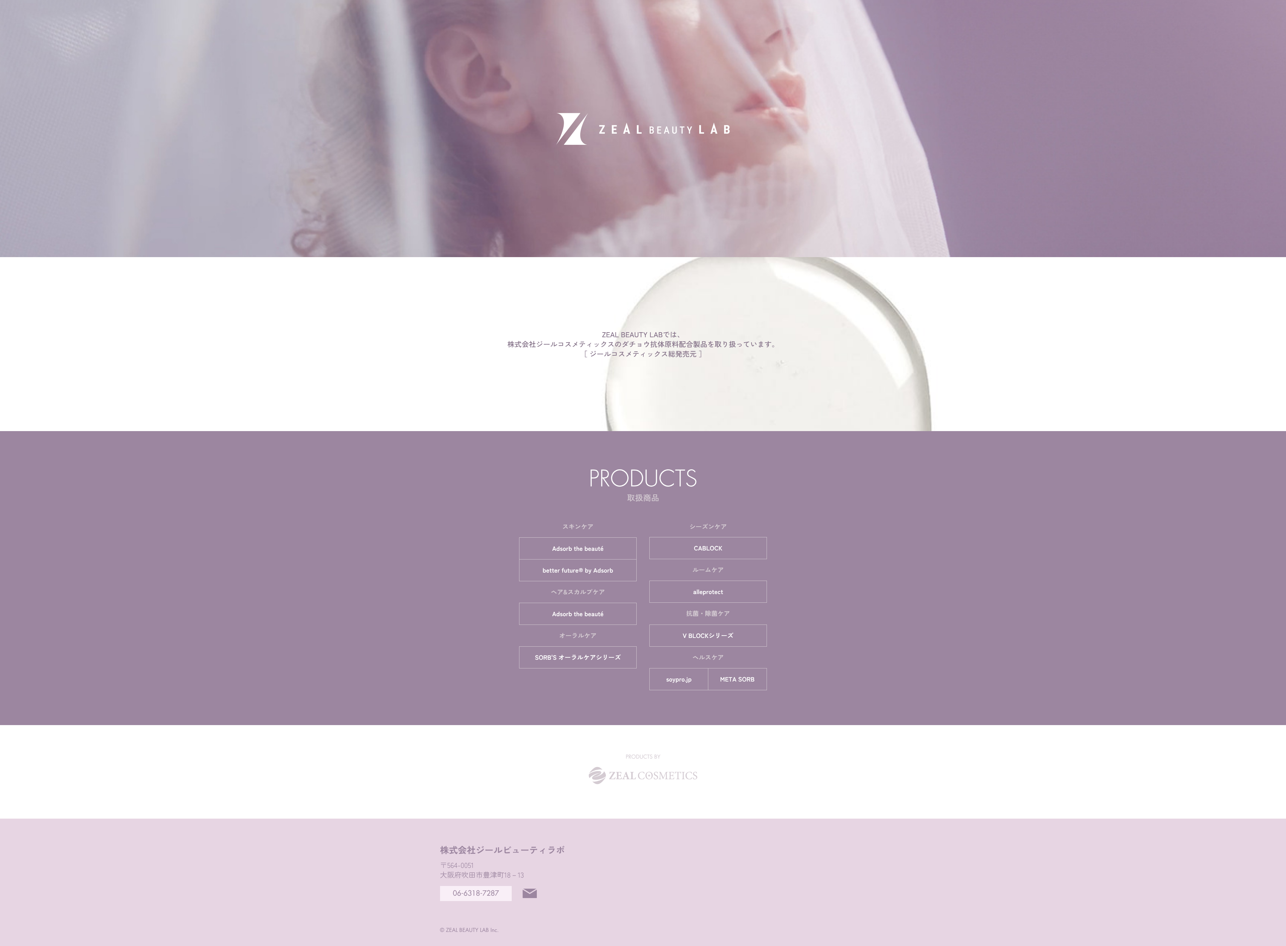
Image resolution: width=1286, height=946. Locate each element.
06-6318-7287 (476, 893)
